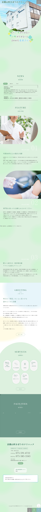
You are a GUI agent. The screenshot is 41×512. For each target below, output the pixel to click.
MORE (20, 389)
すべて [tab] (5, 83)
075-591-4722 (13, 48)
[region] (20, 92)
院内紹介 (20, 432)
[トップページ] (20, 444)
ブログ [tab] (17, 83)
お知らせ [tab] (11, 83)
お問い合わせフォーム (19, 479)
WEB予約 (20, 55)
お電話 (13, 479)
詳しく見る (20, 334)
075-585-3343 (13, 52)
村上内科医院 (6, 64)
